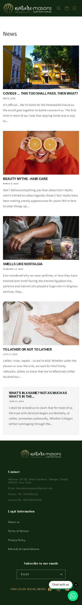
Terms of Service (18, 531)
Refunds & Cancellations (23, 549)
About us (14, 522)
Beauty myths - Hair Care (25, 179)
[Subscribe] (61, 574)
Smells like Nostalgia (22, 264)
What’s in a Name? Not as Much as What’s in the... (38, 394)
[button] (59, 8)
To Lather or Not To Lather (27, 349)
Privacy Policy (16, 540)
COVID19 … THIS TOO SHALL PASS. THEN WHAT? (40, 93)
